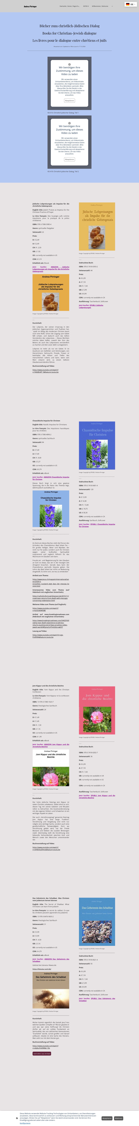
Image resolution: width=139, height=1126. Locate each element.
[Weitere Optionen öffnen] (112, 6)
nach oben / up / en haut (41, 1054)
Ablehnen (118, 1118)
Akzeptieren (69, 100)
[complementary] (131, 4)
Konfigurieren (25, 1123)
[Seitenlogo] (38, 9)
